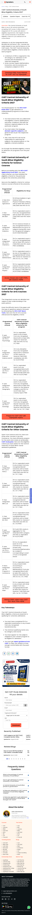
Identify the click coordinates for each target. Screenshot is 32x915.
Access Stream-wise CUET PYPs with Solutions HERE (16, 279)
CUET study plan (8, 442)
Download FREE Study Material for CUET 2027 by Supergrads (16, 73)
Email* (6, 708)
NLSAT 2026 (5, 854)
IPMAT (4, 829)
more (28, 817)
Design (19, 849)
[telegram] (12, 654)
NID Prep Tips (20, 866)
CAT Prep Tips (20, 870)
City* (6, 718)
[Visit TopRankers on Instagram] (9, 900)
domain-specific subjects (14, 131)
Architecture (20, 847)
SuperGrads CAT (7, 870)
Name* (6, 697)
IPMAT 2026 (5, 844)
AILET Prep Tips (20, 861)
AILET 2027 (5, 851)
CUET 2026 (5, 846)
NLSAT (18, 854)
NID (3, 834)
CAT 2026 (5, 852)
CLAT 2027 (5, 843)
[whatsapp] (8, 654)
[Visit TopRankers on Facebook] (6, 900)
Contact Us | (27, 910)
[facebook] (4, 654)
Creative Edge (6, 865)
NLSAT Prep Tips (20, 871)
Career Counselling (21, 852)
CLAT (4, 825)
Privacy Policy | (14, 910)
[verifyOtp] (25, 705)
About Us (4, 912)
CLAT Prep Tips (20, 860)
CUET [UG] (5, 830)
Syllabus (5, 16)
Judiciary (5, 827)
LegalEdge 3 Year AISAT (8, 871)
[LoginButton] (30, 2)
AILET (18, 827)
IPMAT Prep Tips (20, 863)
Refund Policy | (21, 910)
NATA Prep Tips (20, 865)
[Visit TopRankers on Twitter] (12, 900)
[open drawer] (2, 2)
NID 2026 (5, 849)
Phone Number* (8, 702)
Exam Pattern (26, 16)
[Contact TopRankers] (24, 2)
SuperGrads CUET (7, 866)
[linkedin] (16, 654)
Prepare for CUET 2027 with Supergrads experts (16, 416)
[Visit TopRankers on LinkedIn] (15, 900)
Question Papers (15, 16)
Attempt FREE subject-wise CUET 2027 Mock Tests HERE (16, 600)
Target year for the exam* (11, 713)
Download (16, 725)
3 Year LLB (5, 837)
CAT (4, 835)
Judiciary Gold (6, 861)
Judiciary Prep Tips (21, 868)
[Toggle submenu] (29, 16)
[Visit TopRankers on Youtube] (2, 900)
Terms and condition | (6, 910)
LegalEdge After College (8, 868)
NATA (4, 832)
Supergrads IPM (6, 863)
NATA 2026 (5, 847)
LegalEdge (5, 860)
